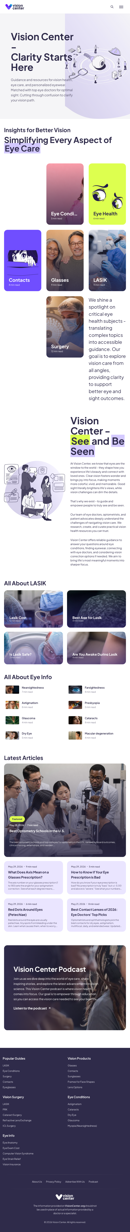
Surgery (7, 1076)
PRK (5, 1109)
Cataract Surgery (12, 1114)
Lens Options (75, 1087)
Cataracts (73, 1109)
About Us (37, 1181)
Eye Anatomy (10, 1142)
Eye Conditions (11, 1070)
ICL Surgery (9, 1125)
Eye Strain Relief (12, 1158)
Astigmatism (75, 1103)
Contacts (8, 1081)
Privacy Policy (53, 1181)
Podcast (93, 1181)
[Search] (112, 7)
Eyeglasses (9, 1087)
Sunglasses (74, 1076)
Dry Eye (72, 1114)
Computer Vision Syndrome (18, 1153)
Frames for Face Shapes (81, 1081)
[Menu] (121, 6)
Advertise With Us (75, 1181)
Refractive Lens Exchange (17, 1120)
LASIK (6, 1065)
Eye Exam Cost (11, 1147)
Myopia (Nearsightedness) (82, 1125)
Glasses (72, 1065)
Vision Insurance (12, 1164)
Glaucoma (73, 1120)
